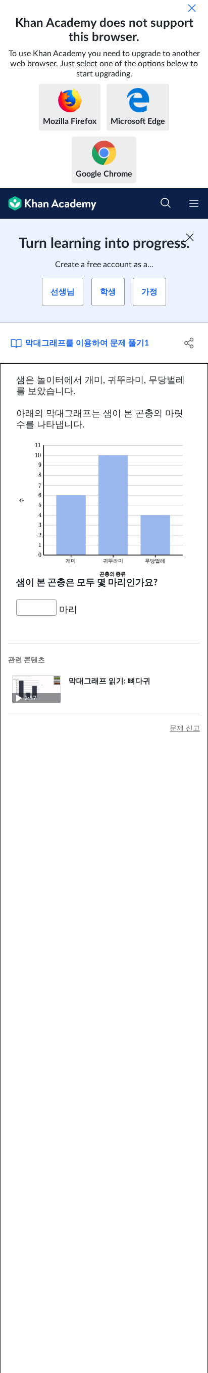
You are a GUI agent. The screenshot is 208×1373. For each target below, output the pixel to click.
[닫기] (192, 8)
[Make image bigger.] (104, 504)
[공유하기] (189, 343)
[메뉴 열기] (194, 203)
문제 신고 (185, 728)
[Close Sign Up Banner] (190, 237)
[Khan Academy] (48, 204)
